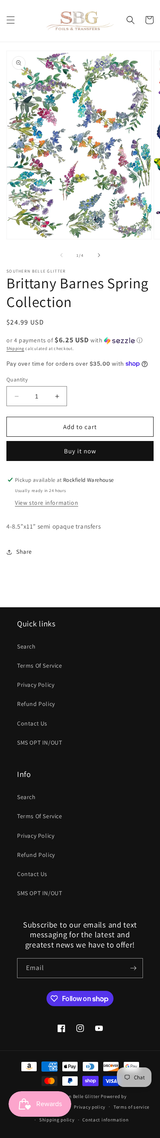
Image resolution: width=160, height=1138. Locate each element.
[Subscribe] (133, 968)
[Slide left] (61, 255)
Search (26, 646)
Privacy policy (89, 1107)
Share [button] (24, 551)
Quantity (17, 379)
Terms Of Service (39, 665)
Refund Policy (36, 704)
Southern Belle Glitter (75, 1096)
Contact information (105, 1120)
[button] (10, 20)
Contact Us (32, 723)
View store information (46, 502)
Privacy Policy (35, 684)
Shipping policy (57, 1120)
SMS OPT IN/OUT (39, 742)
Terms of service (131, 1107)
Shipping (15, 348)
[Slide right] (99, 255)
